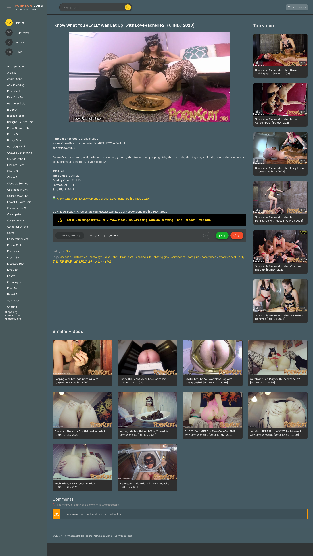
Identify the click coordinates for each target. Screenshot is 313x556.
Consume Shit (15, 220)
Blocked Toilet (15, 115)
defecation (80, 257)
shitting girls (161, 257)
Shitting (12, 306)
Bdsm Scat (13, 91)
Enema (11, 276)
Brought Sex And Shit (20, 122)
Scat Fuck (13, 300)
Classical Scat (15, 165)
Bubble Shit (14, 134)
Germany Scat (15, 282)
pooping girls (143, 257)
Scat (69, 251)
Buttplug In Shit (16, 146)
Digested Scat (15, 263)
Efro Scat (13, 269)
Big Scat (12, 109)
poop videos (209, 257)
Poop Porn (13, 288)
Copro (10, 232)
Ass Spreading (15, 85)
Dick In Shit (13, 257)
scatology (96, 257)
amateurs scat (227, 257)
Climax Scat (14, 177)
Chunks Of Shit (16, 159)
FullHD (98, 260)
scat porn (66, 260)
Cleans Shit (14, 171)
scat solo (66, 257)
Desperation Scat (17, 239)
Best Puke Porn (16, 97)
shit (115, 257)
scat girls (193, 257)
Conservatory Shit (18, 208)
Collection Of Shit (17, 195)
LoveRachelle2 (83, 260)
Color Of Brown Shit (19, 202)
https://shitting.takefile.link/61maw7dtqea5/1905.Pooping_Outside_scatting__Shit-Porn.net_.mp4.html (139, 220)
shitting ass (178, 257)
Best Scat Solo (16, 103)
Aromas (11, 72)
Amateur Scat (15, 66)
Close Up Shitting (17, 183)
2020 (108, 260)
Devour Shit (14, 245)
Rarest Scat (14, 294)
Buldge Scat (14, 140)
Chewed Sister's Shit (19, 152)
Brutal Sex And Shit (18, 128)
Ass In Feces (14, 78)
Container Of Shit (17, 226)
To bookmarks (71, 235)
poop (107, 257)
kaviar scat (126, 257)
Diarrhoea (13, 251)
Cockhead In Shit (17, 189)
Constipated (14, 214)
